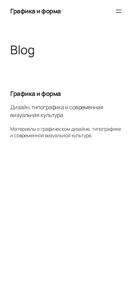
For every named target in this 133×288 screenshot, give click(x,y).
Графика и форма (35, 11)
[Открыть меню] (119, 11)
